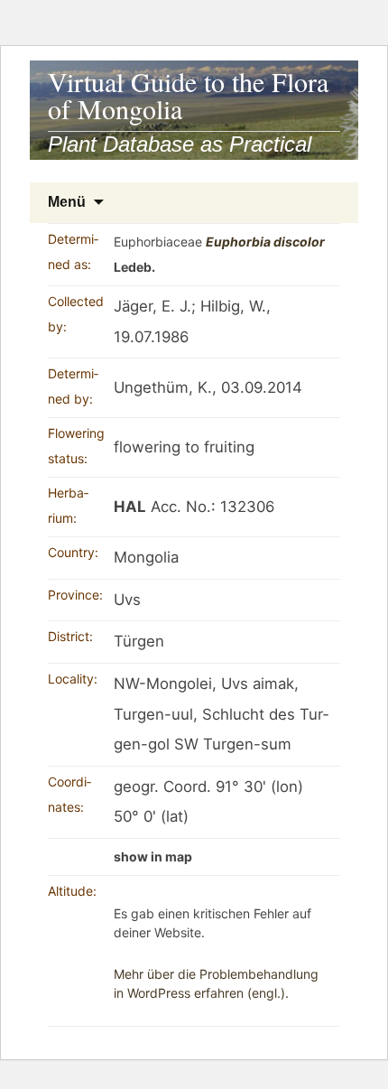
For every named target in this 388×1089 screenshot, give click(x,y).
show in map (153, 856)
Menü (67, 201)
